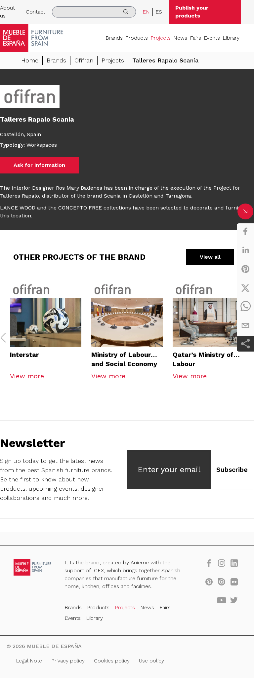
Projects (160, 38)
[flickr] (234, 581)
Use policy (151, 661)
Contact (35, 12)
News (180, 38)
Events (212, 38)
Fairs (195, 38)
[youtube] (221, 600)
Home (29, 60)
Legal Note (29, 661)
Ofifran (83, 60)
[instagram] (221, 563)
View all (210, 257)
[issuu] (221, 581)
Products (136, 38)
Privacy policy (68, 661)
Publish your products (191, 12)
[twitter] (245, 288)
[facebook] (245, 231)
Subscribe (232, 469)
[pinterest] (245, 269)
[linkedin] (245, 250)
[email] (245, 325)
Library (231, 38)
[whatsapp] (245, 307)
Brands (114, 38)
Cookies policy (112, 661)
